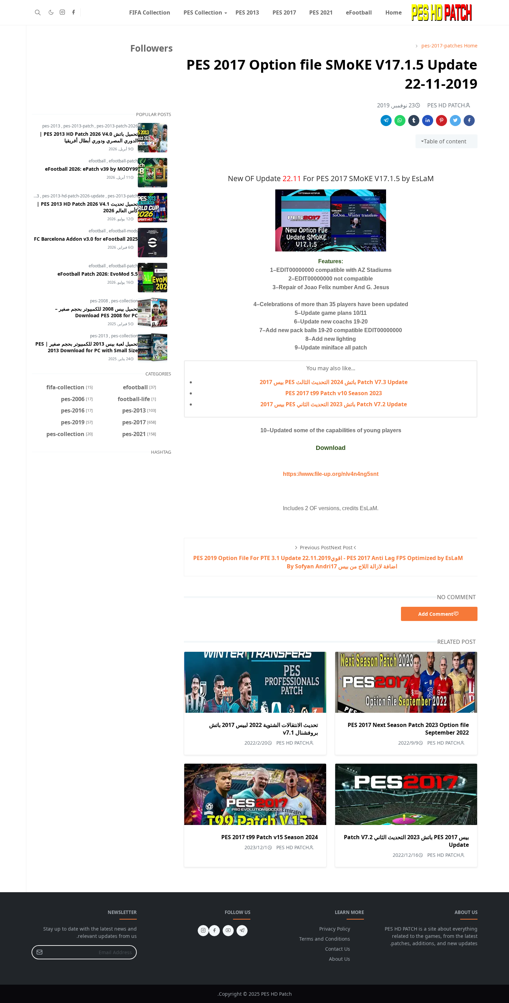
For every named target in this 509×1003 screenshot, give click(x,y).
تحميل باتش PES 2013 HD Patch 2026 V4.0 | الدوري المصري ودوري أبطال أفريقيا (88, 137)
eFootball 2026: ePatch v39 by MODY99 (91, 169)
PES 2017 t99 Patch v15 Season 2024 (269, 837)
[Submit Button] (39, 952)
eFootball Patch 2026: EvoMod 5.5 (97, 273)
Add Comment (435, 614)
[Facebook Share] (469, 120)
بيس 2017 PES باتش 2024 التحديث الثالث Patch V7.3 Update (334, 382)
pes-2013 (51, 126)
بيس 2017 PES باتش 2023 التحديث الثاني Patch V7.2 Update (333, 404)
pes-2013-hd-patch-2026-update (74, 196)
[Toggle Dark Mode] (51, 12)
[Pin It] (441, 120)
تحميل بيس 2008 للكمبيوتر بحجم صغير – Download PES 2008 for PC (96, 312)
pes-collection (124, 301)
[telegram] (242, 930)
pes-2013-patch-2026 (117, 126)
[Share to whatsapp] (399, 120)
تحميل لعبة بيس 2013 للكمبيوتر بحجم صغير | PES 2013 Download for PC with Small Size (86, 347)
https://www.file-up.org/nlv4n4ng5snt (330, 474)
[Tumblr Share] (413, 120)
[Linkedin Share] (427, 120)
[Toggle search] (38, 12)
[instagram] (62, 12)
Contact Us (337, 949)
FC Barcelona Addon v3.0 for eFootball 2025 (86, 239)
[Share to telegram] (386, 120)
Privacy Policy (334, 928)
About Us (339, 959)
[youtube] (228, 930)
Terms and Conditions (324, 938)
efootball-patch (123, 161)
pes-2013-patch (79, 126)
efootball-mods (123, 231)
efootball (98, 161)
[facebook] (73, 12)
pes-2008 (99, 301)
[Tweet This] (455, 120)
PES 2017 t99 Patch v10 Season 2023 (333, 393)
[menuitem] (393, 12)
